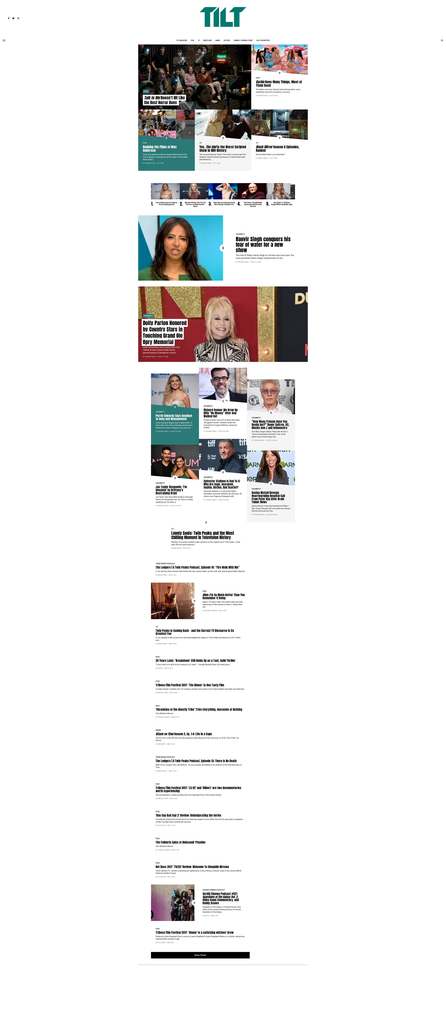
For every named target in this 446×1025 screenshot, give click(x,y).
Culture (227, 40)
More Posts (200, 955)
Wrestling (207, 40)
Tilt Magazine (181, 40)
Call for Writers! (263, 40)
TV (199, 40)
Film (192, 40)
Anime (217, 40)
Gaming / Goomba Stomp (243, 40)
